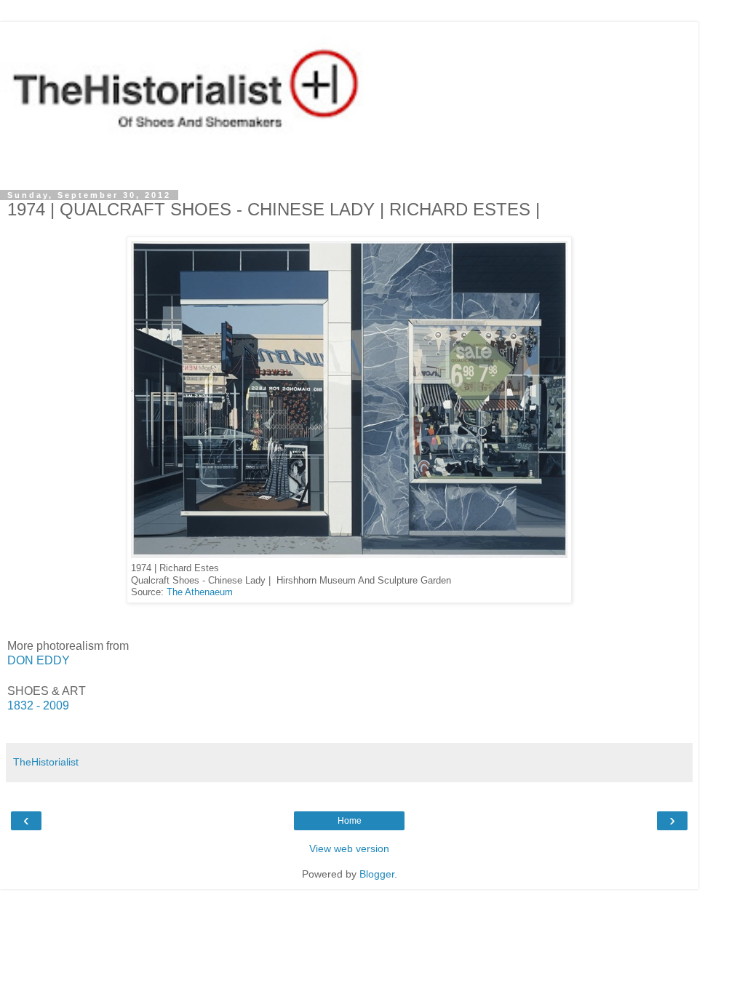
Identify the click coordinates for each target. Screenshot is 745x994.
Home (350, 821)
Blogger (376, 874)
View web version (349, 848)
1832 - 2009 (38, 705)
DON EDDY (38, 660)
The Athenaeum (200, 592)
